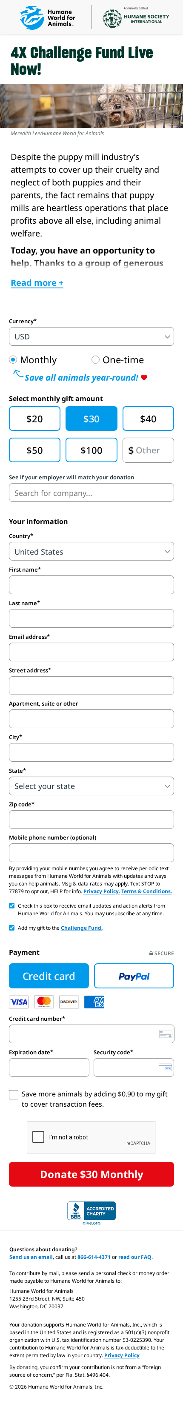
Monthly (38, 360)
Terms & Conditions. (146, 891)
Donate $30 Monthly (91, 1174)
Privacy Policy (122, 1355)
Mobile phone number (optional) (52, 837)
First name (23, 569)
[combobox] (91, 492)
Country (19, 536)
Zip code (20, 804)
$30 (91, 418)
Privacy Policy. (101, 891)
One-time (123, 360)
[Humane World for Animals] (47, 18)
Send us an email (31, 1257)
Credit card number (35, 1018)
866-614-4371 (94, 1257)
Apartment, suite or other (43, 703)
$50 (34, 450)
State (16, 770)
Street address (28, 670)
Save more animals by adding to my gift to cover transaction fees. (95, 1099)
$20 (34, 418)
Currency (21, 321)
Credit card (49, 976)
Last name (23, 603)
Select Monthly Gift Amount (56, 398)
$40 (148, 418)
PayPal (134, 976)
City (14, 737)
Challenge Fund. (82, 927)
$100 (91, 450)
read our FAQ (135, 1257)
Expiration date (29, 1052)
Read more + (37, 282)
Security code (112, 1052)
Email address (28, 637)
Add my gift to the (60, 927)
